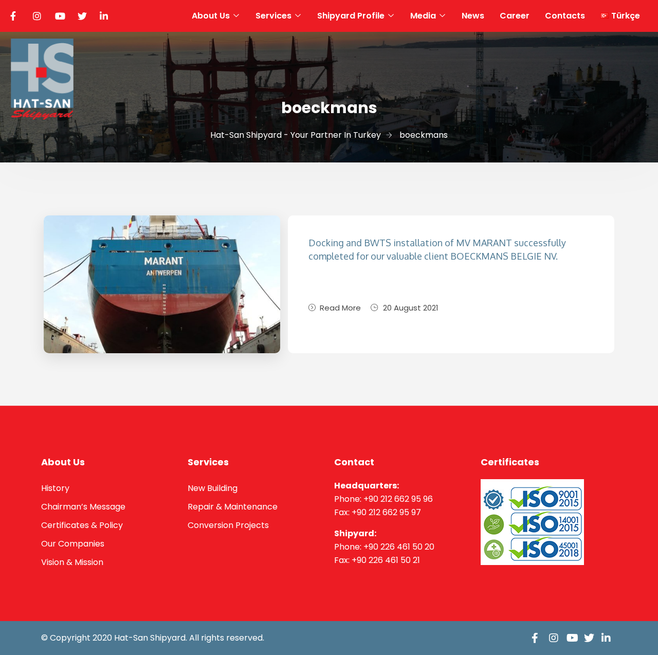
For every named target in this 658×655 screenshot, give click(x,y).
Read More (340, 307)
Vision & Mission (72, 562)
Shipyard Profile (351, 16)
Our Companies (72, 544)
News (473, 16)
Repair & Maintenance (233, 507)
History (55, 488)
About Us (211, 16)
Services (273, 16)
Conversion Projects (228, 525)
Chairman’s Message (83, 507)
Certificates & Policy (82, 525)
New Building (212, 488)
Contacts (565, 16)
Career (514, 16)
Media (423, 16)
